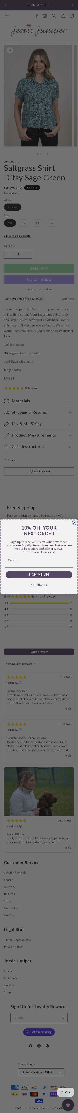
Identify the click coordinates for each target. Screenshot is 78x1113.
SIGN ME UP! (39, 574)
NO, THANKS (39, 585)
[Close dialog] (74, 523)
